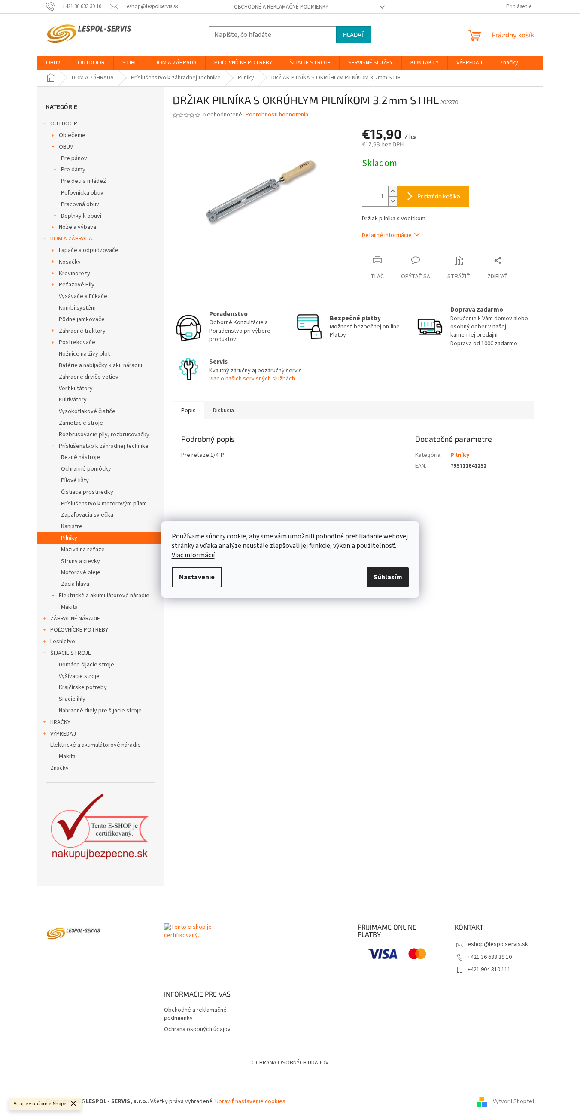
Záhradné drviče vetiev (88, 377)
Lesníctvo (62, 641)
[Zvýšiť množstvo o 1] (392, 191)
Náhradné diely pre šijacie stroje (100, 710)
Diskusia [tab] (223, 410)
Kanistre (71, 526)
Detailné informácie (387, 235)
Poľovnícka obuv (82, 193)
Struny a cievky (80, 561)
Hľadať (353, 34)
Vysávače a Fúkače (83, 296)
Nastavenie (197, 577)
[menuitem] (53, 63)
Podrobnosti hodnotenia (277, 115)
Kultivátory (73, 399)
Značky (59, 768)
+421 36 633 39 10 (490, 957)
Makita (69, 607)
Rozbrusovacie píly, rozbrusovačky (104, 434)
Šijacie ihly (72, 699)
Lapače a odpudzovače (88, 250)
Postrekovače (77, 342)
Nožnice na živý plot (84, 354)
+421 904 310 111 (489, 969)
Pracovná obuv (80, 204)
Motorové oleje (80, 572)
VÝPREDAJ (63, 734)
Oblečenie (72, 135)
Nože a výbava (77, 227)
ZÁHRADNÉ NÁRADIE (75, 618)
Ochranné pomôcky (86, 469)
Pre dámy (73, 169)
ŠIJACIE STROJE (70, 653)
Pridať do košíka (438, 196)
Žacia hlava (75, 584)
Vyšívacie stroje (79, 676)
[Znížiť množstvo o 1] (392, 201)
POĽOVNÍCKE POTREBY (79, 630)
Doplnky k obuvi (81, 216)
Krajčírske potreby (83, 687)
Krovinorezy (74, 273)
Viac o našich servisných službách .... (255, 378)
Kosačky (70, 262)
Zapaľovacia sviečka (87, 515)
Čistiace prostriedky (87, 492)
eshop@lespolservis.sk (498, 944)
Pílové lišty (75, 480)
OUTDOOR (63, 123)
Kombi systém (77, 308)
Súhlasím (388, 577)
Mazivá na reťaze (83, 549)
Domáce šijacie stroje (86, 664)
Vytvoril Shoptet (513, 1101)
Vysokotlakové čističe (87, 411)
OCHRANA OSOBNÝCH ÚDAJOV (290, 1062)
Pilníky (69, 538)
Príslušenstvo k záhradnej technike (104, 446)
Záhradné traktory (82, 331)
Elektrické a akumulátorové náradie (104, 595)
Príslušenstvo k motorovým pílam (104, 503)
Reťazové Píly (76, 284)
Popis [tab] (188, 410)
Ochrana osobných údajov (197, 1029)
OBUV (66, 147)
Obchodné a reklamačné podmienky (281, 7)
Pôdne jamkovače (82, 319)
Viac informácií (193, 555)
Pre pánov (74, 158)
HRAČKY (60, 722)
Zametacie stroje (81, 423)
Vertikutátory (76, 388)
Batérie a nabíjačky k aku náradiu (100, 365)
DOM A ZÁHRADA (71, 238)
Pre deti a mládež (83, 181)
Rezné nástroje (80, 457)
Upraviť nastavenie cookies (250, 1101)
